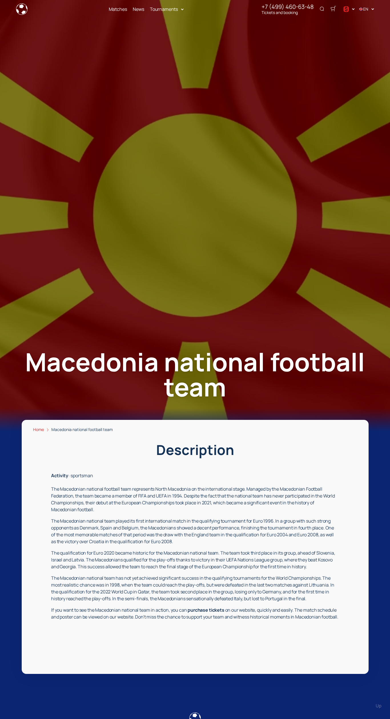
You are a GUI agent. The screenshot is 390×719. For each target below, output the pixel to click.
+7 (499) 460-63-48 (288, 6)
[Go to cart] (333, 9)
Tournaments (164, 9)
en (365, 9)
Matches (118, 9)
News (138, 9)
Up (378, 706)
